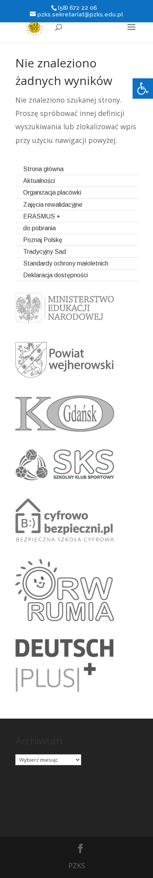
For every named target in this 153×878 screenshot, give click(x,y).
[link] (143, 88)
